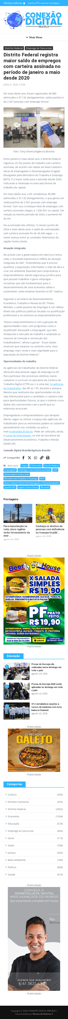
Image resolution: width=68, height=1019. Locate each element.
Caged (24, 465)
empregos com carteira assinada (34, 469)
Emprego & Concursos (39, 48)
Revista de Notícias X (43, 1013)
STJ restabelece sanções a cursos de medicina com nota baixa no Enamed (46, 707)
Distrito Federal (14, 48)
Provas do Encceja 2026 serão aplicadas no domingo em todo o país (47, 687)
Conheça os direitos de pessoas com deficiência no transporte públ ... (50, 529)
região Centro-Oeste (28, 487)
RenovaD (45, 487)
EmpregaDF (10, 469)
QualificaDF (10, 487)
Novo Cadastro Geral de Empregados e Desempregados (31, 482)
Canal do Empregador (18, 435)
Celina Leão (35, 465)
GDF (55, 469)
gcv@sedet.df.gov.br (21, 431)
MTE (42, 478)
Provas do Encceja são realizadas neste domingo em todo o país (46, 667)
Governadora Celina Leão (16, 474)
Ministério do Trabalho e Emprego (20, 478)
